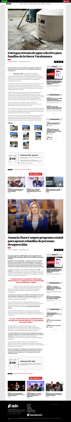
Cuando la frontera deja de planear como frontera (54, 124)
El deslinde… (50, 137)
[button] (62, 4)
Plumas (48, 128)
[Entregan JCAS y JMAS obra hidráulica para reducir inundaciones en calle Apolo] (35, 182)
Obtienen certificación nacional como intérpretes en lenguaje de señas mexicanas (54, 107)
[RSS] (12, 413)
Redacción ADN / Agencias (29, 155)
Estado (11, 7)
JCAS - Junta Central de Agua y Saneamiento (21, 169)
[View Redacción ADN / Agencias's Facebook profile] (18, 155)
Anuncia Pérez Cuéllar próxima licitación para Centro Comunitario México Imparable (54, 99)
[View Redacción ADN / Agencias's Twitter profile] (18, 157)
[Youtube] (19, 413)
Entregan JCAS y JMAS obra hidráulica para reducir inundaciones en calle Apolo (34, 190)
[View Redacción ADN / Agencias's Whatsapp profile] (18, 160)
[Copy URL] (62, 62)
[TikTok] (15, 413)
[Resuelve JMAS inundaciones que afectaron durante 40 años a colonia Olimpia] (16, 182)
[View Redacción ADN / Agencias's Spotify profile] (18, 163)
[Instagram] (9, 413)
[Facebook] (57, 62)
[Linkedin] (11, 413)
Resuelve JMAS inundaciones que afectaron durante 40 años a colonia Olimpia (16, 190)
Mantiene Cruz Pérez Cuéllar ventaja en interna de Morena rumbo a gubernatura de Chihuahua (54, 83)
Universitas (49, 105)
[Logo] (9, 4)
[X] (60, 62)
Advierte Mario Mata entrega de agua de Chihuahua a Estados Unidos (54, 190)
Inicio (9, 7)
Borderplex (49, 97)
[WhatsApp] (55, 62)
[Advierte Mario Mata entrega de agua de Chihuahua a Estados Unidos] (54, 182)
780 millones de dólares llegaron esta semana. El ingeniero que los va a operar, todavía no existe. (54, 131)
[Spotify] (14, 413)
